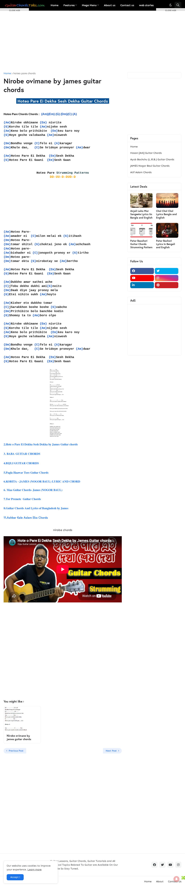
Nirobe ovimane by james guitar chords (19, 737)
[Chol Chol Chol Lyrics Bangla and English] (167, 200)
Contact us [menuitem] (127, 5)
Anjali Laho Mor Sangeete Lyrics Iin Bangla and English (141, 214)
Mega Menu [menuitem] (89, 5)
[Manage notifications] (176, 879)
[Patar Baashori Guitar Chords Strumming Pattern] (141, 230)
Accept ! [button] (15, 877)
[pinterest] (166, 285)
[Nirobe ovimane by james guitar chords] (22, 719)
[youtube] (142, 278)
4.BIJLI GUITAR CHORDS (21, 463)
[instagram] (166, 278)
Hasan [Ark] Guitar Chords (146, 152)
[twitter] (166, 271)
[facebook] (142, 271)
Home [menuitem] (54, 5)
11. (26, 517)
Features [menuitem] (69, 5)
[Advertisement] (92, 41)
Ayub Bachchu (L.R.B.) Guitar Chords (152, 159)
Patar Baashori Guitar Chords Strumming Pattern (141, 244)
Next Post (111, 750)
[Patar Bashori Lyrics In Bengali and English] (167, 230)
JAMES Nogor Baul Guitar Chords (149, 165)
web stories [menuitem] (146, 5)
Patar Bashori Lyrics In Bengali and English (165, 244)
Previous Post (16, 750)
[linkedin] (142, 285)
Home (134, 146)
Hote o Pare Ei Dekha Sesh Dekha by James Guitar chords (41, 444)
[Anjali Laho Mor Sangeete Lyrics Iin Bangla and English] (141, 200)
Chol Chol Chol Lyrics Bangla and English (166, 214)
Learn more (34, 869)
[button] (171, 5)
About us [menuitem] (109, 5)
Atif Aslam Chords (141, 172)
